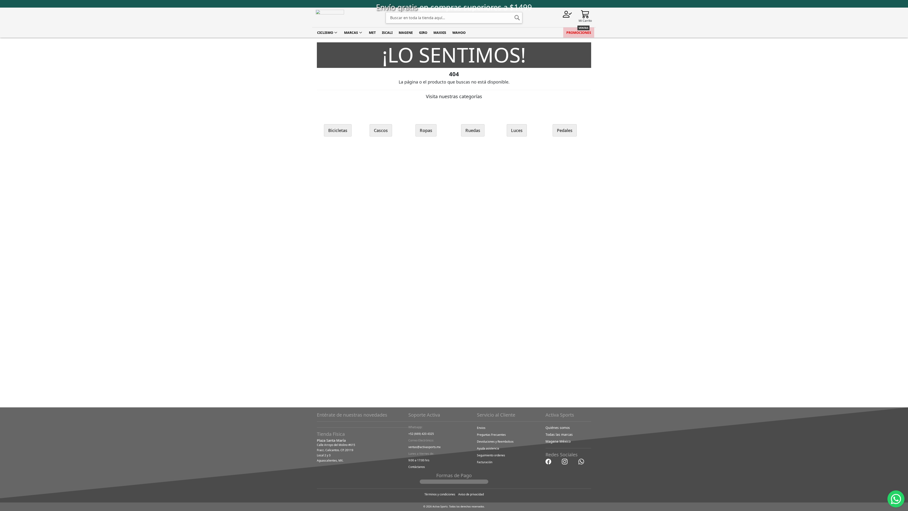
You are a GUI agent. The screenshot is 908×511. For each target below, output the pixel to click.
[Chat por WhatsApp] (581, 461)
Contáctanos (416, 467)
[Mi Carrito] (585, 14)
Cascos (381, 130)
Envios (481, 428)
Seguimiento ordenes (491, 455)
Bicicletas (337, 130)
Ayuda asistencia (488, 448)
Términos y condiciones (439, 494)
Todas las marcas (559, 434)
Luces (517, 130)
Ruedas (472, 130)
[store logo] (330, 17)
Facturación (484, 462)
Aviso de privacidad (471, 494)
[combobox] (454, 17)
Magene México (558, 441)
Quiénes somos (558, 427)
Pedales (564, 130)
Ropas (426, 130)
